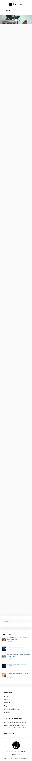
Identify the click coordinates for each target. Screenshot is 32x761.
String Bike (8, 158)
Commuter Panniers (14, 30)
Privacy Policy (16, 754)
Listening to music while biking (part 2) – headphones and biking (16, 299)
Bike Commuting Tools (15, 524)
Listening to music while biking (16, 481)
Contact (7, 703)
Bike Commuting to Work (13, 571)
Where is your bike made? (13, 395)
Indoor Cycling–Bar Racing (13, 207)
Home (6, 696)
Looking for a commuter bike (16, 112)
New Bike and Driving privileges (14, 347)
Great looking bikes (13, 258)
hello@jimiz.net (14, 709)
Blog (5, 706)
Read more (7, 100)
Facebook (9, 751)
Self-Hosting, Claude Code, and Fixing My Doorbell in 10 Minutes (18, 638)
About (6, 700)
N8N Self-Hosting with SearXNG (15, 647)
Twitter (17, 751)
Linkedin (7, 712)
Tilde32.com (24, 758)
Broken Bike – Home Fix (15, 438)
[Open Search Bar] (26, 10)
